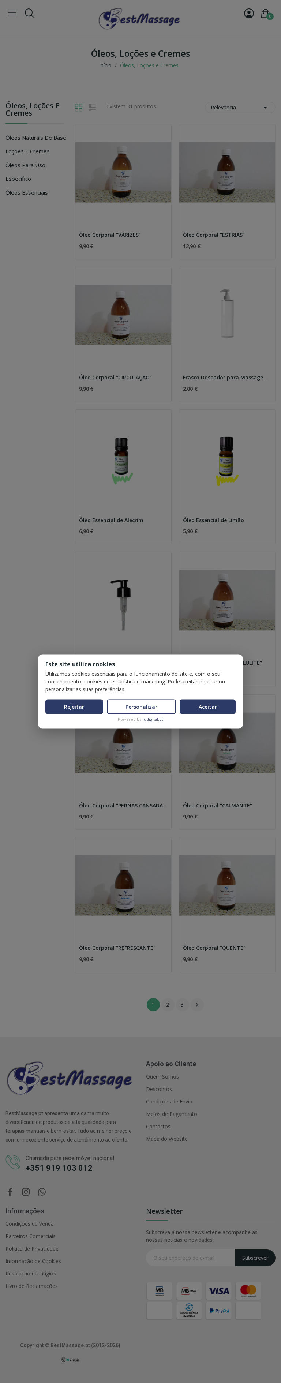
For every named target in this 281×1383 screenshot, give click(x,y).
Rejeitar (74, 706)
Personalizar (141, 706)
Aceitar (208, 706)
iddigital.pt (153, 719)
